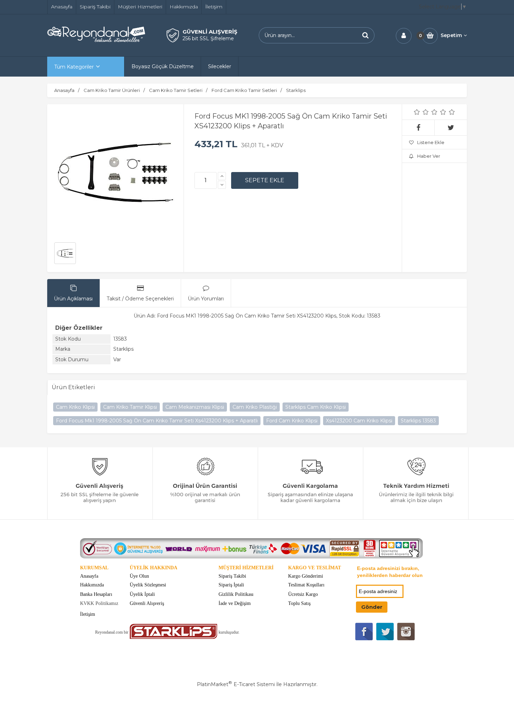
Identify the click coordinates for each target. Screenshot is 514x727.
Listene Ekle (430, 142)
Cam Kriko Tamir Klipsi (130, 407)
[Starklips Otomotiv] (173, 637)
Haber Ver (428, 156)
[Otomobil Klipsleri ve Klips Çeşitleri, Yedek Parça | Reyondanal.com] (96, 40)
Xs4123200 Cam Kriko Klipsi (359, 421)
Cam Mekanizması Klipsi (194, 407)
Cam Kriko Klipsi (75, 407)
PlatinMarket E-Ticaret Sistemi (236, 684)
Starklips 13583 (418, 421)
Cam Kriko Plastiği (255, 407)
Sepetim (451, 35)
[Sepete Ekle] (264, 180)
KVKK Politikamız (99, 603)
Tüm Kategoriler (74, 67)
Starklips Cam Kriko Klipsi (315, 407)
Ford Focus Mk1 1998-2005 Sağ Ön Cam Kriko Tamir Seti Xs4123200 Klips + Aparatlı (157, 421)
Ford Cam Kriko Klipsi (291, 421)
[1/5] (417, 112)
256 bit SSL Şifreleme (208, 38)
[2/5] (421, 112)
